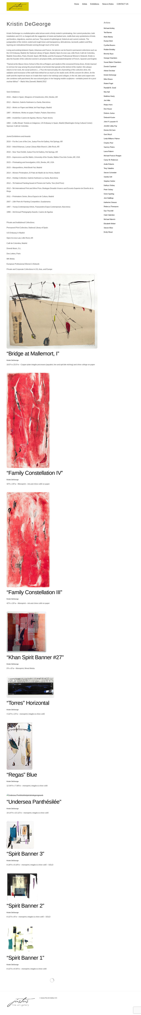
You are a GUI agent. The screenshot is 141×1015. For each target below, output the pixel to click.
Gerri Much (108, 134)
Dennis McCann (109, 130)
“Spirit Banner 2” (25, 906)
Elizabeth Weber (110, 223)
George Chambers (110, 58)
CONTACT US (122, 4)
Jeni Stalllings (109, 198)
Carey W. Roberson (111, 160)
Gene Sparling (109, 194)
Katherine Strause (110, 202)
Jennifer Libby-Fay (110, 126)
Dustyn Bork (108, 41)
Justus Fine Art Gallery (47, 998)
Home (76, 4)
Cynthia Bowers (109, 45)
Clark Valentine (109, 215)
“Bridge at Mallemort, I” (33, 353)
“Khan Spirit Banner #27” (35, 657)
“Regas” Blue (22, 775)
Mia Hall (107, 92)
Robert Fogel (108, 83)
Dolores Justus (109, 113)
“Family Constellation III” (34, 592)
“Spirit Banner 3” (25, 854)
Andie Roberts (109, 164)
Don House (108, 109)
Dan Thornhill (108, 211)
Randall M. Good (110, 88)
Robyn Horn (108, 105)
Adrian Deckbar (109, 71)
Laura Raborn (109, 151)
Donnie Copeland (110, 66)
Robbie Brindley (109, 49)
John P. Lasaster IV (111, 122)
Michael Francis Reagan (112, 156)
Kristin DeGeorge (13, 360)
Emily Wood (108, 232)
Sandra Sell (108, 177)
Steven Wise (108, 228)
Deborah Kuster (109, 117)
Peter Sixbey (108, 189)
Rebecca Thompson (111, 206)
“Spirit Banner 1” (25, 958)
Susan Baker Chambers (112, 62)
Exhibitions (94, 4)
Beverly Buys (108, 54)
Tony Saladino (109, 168)
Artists (84, 4)
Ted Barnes (108, 32)
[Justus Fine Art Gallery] (18, 9)
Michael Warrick (109, 219)
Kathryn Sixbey (109, 185)
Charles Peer (108, 143)
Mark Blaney (108, 37)
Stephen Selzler (109, 181)
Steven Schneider (110, 173)
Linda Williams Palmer (112, 138)
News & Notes (108, 4)
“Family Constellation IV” (35, 473)
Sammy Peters (109, 147)
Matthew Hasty (109, 96)
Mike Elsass (108, 79)
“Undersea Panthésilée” (34, 802)
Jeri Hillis (107, 100)
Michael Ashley (109, 28)
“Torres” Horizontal (28, 703)
